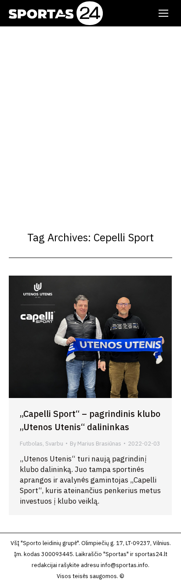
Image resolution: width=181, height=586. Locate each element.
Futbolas (31, 443)
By (95, 443)
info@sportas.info (124, 565)
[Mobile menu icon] (163, 13)
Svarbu (54, 443)
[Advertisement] (90, 121)
